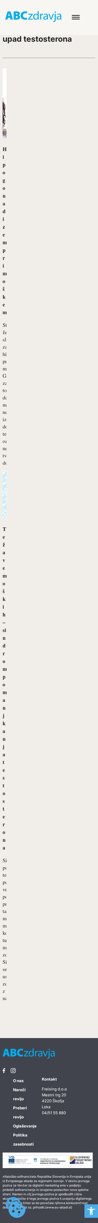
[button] (91, 1211)
